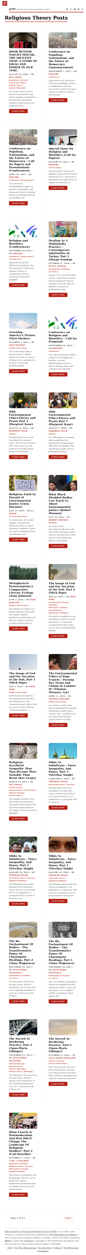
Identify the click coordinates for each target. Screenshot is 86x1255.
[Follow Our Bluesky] (75, 9)
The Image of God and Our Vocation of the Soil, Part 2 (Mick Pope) (62, 588)
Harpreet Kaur (18, 431)
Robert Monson (58, 520)
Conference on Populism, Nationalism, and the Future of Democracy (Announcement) (61, 59)
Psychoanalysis (55, 610)
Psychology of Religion (58, 613)
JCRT (9, 1248)
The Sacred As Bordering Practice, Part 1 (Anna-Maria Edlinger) (60, 1045)
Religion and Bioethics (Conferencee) (19, 243)
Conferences (54, 77)
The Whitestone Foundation (63, 1235)
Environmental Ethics (18, 516)
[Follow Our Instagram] (71, 9)
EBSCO (8, 1241)
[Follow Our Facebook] (67, 9)
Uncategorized (15, 259)
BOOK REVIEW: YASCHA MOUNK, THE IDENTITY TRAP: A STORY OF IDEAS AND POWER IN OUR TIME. (23, 61)
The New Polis (45, 1248)
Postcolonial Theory (57, 784)
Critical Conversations (58, 1063)
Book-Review (14, 80)
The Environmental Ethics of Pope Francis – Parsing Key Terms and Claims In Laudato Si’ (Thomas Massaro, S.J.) (63, 683)
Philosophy (28, 1071)
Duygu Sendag (57, 266)
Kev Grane (15, 77)
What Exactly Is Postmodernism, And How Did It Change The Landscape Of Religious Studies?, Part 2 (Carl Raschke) (21, 1143)
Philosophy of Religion (58, 607)
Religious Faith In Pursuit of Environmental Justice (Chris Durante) (22, 500)
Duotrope (28, 1241)
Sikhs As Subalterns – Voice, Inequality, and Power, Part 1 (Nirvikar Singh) (63, 862)
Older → (69, 1218)
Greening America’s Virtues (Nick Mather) (22, 335)
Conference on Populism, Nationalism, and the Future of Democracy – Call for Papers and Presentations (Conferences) (21, 159)
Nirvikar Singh (58, 782)
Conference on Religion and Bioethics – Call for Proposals (63, 337)
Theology (70, 784)
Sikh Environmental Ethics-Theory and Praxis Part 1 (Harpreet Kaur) (62, 418)
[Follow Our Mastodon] (78, 9)
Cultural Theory (15, 787)
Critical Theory (29, 790)
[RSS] (82, 9)
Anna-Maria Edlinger (62, 1058)
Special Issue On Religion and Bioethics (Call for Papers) (62, 153)
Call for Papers (55, 167)
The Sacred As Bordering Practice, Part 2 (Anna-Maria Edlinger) (20, 1045)
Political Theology (16, 793)
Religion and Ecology (17, 348)
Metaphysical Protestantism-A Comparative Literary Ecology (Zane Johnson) (21, 589)
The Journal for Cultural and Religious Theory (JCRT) (31, 1231)
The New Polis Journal (25, 1248)
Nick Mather (17, 345)
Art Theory (53, 271)
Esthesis (57, 1248)
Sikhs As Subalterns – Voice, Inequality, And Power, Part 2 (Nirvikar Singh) (23, 862)
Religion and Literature (18, 605)
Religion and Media (17, 1171)
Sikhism (12, 434)
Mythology (53, 605)
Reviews (24, 80)
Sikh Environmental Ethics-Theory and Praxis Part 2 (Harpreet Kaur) (22, 418)
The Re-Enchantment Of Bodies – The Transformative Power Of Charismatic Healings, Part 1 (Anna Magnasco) (61, 952)
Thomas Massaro (59, 699)
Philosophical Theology (18, 1169)
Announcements (26, 180)
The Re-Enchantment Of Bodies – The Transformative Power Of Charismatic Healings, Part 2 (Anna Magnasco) (22, 952)
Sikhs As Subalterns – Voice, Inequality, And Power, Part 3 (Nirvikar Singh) (63, 768)
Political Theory (15, 85)
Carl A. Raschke (19, 1161)
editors (54, 74)
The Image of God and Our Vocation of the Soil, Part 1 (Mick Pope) (22, 678)
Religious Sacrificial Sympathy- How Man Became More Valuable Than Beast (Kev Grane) (23, 770)
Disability (53, 523)
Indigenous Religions (17, 880)
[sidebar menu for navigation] (4, 3)
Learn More (18, 111)
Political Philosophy (17, 88)
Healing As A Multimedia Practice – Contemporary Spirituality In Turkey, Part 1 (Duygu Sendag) (60, 250)
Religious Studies (16, 1166)
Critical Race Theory (17, 83)
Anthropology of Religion (59, 269)
